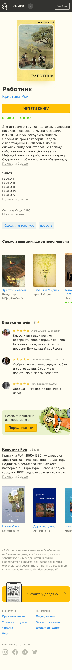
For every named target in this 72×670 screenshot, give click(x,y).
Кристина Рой (15, 96)
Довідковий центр (48, 627)
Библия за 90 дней (46, 290)
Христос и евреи (14, 290)
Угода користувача (14, 622)
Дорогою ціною (44, 526)
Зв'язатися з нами (48, 622)
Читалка (7, 627)
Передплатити (20, 428)
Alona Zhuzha (38, 330)
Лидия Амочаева (40, 359)
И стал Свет (10, 526)
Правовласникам (13, 616)
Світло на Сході (12, 210)
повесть (46, 225)
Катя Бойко (37, 383)
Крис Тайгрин (42, 294)
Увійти (62, 6)
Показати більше (15, 163)
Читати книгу (36, 108)
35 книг (21, 449)
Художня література (19, 225)
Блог (5, 633)
